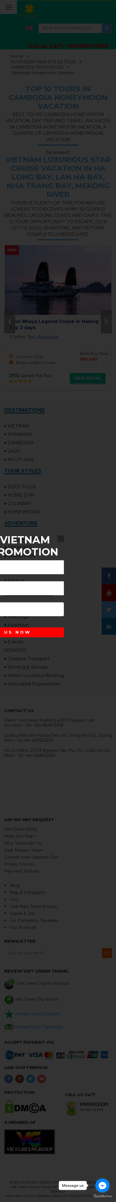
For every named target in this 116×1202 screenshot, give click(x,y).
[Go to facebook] (102, 1185)
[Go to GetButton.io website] (102, 1196)
